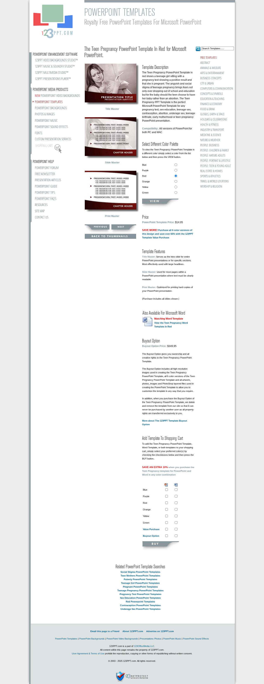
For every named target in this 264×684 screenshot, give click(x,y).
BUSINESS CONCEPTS (211, 78)
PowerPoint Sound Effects (196, 638)
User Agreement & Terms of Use (88, 653)
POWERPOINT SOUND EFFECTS (51, 127)
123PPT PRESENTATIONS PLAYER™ (53, 79)
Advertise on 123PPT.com (160, 631)
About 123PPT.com (133, 631)
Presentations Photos (150, 638)
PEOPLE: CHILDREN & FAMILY (214, 150)
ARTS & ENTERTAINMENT (212, 73)
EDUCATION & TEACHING (212, 99)
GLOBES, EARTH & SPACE (212, 114)
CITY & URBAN (207, 83)
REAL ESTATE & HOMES (211, 171)
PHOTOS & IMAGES (45, 114)
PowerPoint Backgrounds (92, 638)
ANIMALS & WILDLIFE (210, 68)
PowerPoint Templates (66, 638)
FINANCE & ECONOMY (211, 104)
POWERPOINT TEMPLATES (48, 102)
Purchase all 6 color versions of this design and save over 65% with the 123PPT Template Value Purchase (167, 234)
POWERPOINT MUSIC (46, 121)
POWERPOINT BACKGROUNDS (51, 108)
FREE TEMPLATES (208, 58)
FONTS (38, 133)
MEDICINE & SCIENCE (210, 135)
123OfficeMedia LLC (144, 646)
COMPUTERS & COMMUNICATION (216, 88)
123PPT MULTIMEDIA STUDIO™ (51, 73)
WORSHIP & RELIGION (211, 186)
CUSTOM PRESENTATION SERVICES (53, 139)
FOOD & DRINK (207, 109)
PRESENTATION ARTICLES (48, 180)
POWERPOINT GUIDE (46, 187)
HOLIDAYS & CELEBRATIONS (213, 119)
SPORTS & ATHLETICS (210, 176)
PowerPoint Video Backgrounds (122, 638)
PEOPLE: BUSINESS (209, 145)
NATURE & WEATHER (210, 140)
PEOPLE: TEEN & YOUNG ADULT (215, 166)
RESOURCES (41, 205)
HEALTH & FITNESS (209, 124)
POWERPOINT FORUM (47, 168)
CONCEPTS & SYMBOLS (211, 94)
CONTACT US (41, 217)
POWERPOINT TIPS (45, 193)
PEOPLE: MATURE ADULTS (212, 155)
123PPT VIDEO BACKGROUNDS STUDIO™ (56, 60)
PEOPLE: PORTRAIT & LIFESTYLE (215, 161)
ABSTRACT (205, 63)
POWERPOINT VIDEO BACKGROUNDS (57, 96)
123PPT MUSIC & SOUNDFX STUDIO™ (55, 67)
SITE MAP (40, 211)
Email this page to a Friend (104, 631)
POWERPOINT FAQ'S (45, 199)
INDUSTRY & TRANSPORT (212, 130)
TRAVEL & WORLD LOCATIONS (214, 181)
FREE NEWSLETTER (45, 174)
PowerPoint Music (172, 638)
